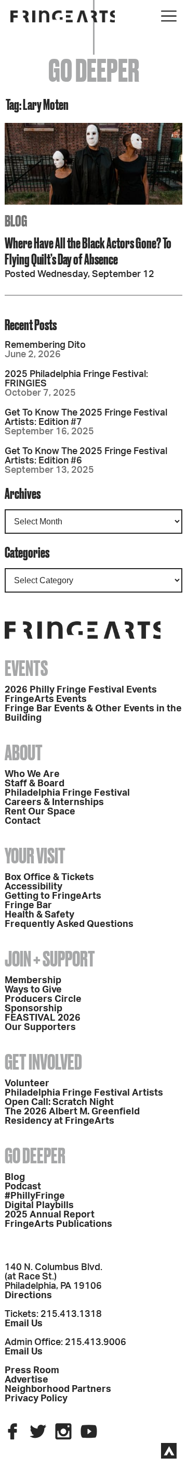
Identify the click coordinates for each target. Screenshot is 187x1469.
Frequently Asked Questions (69, 924)
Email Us (24, 1323)
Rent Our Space (40, 812)
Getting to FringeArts (53, 896)
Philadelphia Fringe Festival (67, 793)
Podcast (23, 1186)
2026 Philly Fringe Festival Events (81, 690)
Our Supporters (40, 1027)
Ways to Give (33, 990)
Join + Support (50, 959)
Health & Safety (39, 915)
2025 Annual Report (50, 1215)
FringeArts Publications (58, 1224)
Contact (23, 821)
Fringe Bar (28, 905)
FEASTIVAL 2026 (43, 1018)
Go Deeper (35, 1155)
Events (26, 668)
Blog (15, 1177)
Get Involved (43, 1062)
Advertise (26, 1380)
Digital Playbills (39, 1205)
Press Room (32, 1370)
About (24, 752)
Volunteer (27, 1083)
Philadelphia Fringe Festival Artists (84, 1093)
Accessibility (33, 887)
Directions (28, 1295)
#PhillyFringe (35, 1196)
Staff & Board (34, 783)
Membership (33, 980)
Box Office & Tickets (49, 877)
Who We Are (32, 774)
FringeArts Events (46, 699)
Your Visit (35, 856)
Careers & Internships (54, 802)
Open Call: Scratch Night (59, 1102)
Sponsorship (33, 1008)
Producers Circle (43, 999)
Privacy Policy (36, 1398)
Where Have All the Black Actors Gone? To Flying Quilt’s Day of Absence (88, 251)
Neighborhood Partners (58, 1389)
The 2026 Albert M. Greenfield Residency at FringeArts (72, 1116)
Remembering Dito (45, 345)
